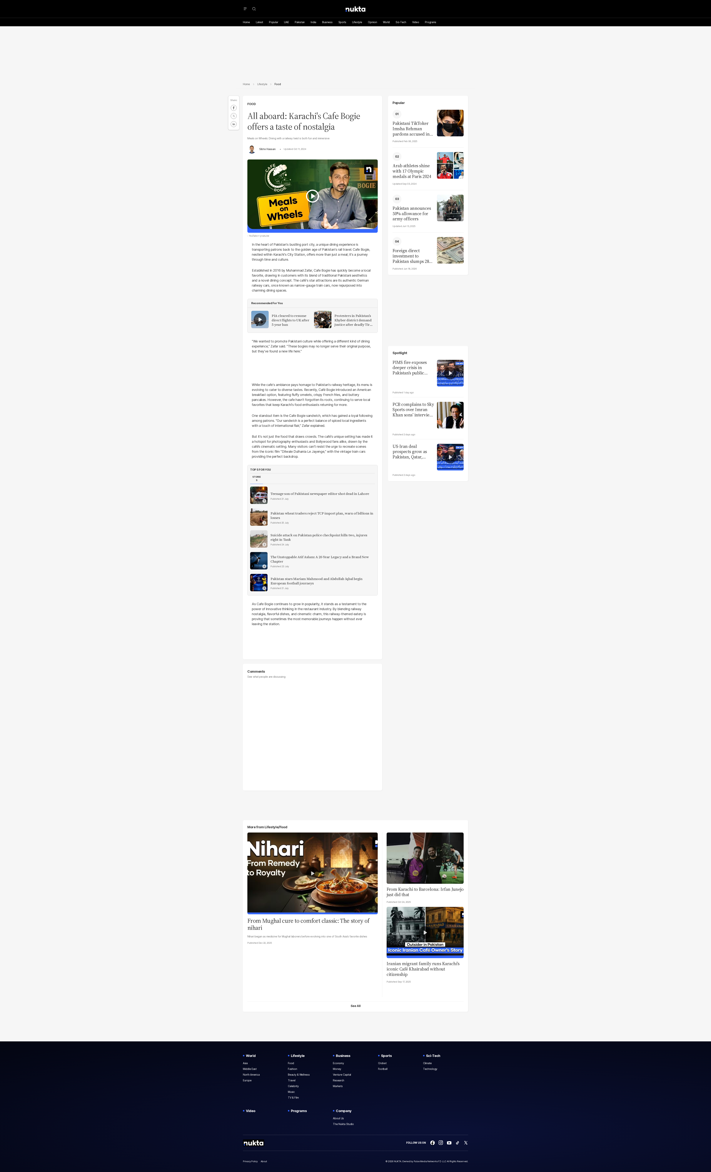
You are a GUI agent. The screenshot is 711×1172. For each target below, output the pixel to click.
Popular (273, 22)
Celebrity (293, 1086)
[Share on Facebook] (234, 108)
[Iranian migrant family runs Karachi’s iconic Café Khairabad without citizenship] (425, 932)
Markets (338, 1086)
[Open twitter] (466, 1143)
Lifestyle (357, 22)
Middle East (250, 1068)
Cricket (382, 1063)
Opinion (372, 22)
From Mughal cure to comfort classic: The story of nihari (308, 924)
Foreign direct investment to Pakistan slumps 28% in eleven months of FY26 (413, 256)
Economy (338, 1063)
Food (251, 104)
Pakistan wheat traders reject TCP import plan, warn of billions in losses (322, 515)
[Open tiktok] (457, 1143)
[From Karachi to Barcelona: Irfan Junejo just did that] (425, 858)
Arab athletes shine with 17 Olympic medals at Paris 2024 (412, 171)
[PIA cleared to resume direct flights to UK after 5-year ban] (260, 319)
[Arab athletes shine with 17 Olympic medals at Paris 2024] (450, 165)
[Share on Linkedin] (234, 124)
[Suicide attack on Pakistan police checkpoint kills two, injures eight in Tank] (259, 539)
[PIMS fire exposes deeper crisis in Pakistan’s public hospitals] (450, 373)
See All (355, 1006)
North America (251, 1074)
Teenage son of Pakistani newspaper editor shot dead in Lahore (320, 494)
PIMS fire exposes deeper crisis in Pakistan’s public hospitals (410, 368)
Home (246, 22)
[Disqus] (312, 732)
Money (337, 1068)
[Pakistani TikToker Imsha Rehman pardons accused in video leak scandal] (450, 122)
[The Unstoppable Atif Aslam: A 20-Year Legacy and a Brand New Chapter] (259, 560)
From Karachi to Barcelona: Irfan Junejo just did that (425, 892)
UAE (286, 22)
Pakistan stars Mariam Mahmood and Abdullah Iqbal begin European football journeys (316, 581)
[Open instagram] (441, 1143)
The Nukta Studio (343, 1124)
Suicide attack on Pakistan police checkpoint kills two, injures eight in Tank (319, 537)
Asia (245, 1063)
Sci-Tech (401, 22)
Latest (259, 22)
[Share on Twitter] (234, 116)
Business (327, 22)
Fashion (292, 1068)
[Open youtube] (449, 1143)
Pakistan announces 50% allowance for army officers (412, 214)
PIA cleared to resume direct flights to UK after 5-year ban (290, 320)
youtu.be (264, 235)
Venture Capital (342, 1074)
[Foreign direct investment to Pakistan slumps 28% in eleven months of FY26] (450, 250)
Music (291, 1091)
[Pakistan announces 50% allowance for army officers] (450, 207)
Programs (430, 22)
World (386, 22)
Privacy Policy (250, 1161)
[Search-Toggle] (254, 9)
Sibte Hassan (267, 149)
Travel (291, 1080)
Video (415, 22)
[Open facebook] (432, 1143)
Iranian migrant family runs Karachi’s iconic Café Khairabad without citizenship (423, 969)
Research (338, 1080)
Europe (247, 1080)
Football (383, 1068)
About (264, 1161)
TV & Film (293, 1097)
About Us (338, 1118)
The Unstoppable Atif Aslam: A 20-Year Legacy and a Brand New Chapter (320, 559)
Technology (430, 1068)
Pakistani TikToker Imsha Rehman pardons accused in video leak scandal (411, 129)
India (313, 22)
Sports (342, 22)
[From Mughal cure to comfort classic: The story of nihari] (312, 873)
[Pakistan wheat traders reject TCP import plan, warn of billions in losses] (259, 517)
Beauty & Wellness (299, 1074)
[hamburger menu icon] (245, 9)
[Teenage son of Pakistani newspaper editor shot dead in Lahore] (259, 495)
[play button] (312, 196)
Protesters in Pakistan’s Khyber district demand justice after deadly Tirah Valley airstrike (354, 320)
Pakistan (300, 22)
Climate (427, 1063)
